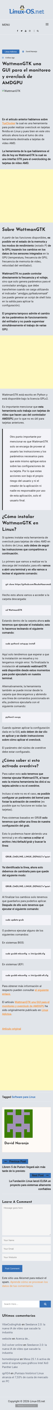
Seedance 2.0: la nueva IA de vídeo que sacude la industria (23, 1328)
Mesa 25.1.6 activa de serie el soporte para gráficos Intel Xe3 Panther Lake (26, 1363)
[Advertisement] (26, 196)
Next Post (38, 1175)
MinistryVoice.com (30, 1405)
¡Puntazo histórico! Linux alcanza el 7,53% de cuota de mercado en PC (25, 1377)
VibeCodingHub (11, 1324)
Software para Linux (23, 1097)
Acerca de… (23, 1338)
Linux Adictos (11, 52)
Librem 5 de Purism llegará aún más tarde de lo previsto (23, 1169)
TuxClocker (8, 123)
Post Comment (12, 1268)
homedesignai (10, 1359)
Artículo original (11, 1028)
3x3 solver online (12, 1345)
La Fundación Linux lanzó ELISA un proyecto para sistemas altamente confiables (30, 1185)
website (6, 1338)
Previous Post (17, 1161)
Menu (6, 24)
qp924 (6, 1373)
